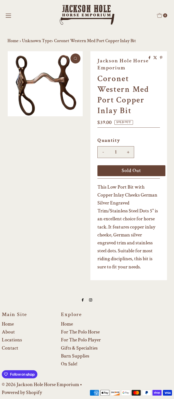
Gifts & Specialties (79, 348)
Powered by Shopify (22, 392)
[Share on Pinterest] (161, 58)
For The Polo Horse (80, 332)
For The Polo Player (81, 340)
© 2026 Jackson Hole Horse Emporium (40, 384)
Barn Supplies (75, 356)
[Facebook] (83, 300)
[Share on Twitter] (155, 58)
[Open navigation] (8, 15)
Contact (10, 348)
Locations (12, 340)
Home (13, 41)
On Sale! (69, 364)
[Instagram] (90, 300)
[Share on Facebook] (150, 58)
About (8, 332)
